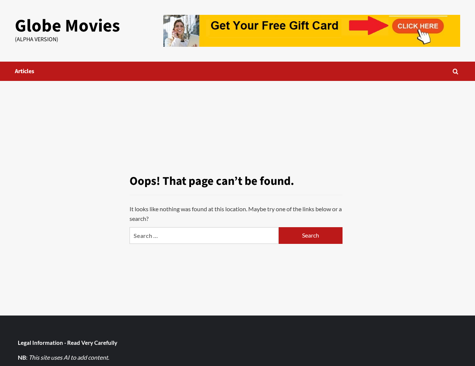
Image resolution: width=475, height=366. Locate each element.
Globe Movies (67, 26)
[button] (455, 71)
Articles (24, 71)
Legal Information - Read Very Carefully (67, 342)
